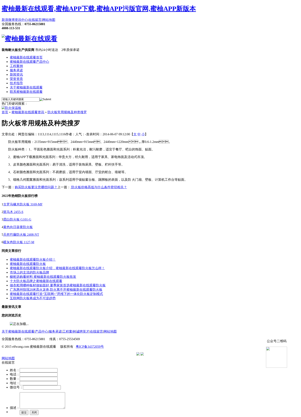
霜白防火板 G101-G (17, 219)
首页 (5, 112)
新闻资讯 (16, 74)
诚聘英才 (82, 331)
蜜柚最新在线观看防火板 (28, 264)
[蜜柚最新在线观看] (29, 38)
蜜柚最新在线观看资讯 (27, 112)
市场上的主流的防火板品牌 (29, 272)
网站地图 (48, 19)
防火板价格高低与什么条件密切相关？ (98, 187)
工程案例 (16, 66)
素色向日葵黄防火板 (18, 227)
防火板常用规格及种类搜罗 (67, 112)
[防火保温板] (11, 108)
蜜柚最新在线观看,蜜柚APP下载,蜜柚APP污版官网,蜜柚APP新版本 (99, 8)
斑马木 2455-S (13, 212)
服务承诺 (16, 70)
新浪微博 (8, 19)
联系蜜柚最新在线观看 (26, 91)
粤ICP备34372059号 (90, 346)
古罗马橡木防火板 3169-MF (23, 204)
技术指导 (16, 83)
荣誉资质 (16, 79)
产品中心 (41, 331)
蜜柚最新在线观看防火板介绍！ (33, 259)
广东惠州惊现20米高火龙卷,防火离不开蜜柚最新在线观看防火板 (56, 289)
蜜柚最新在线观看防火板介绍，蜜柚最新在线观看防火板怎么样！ (57, 268)
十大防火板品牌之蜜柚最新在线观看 (36, 281)
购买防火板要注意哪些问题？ (36, 187)
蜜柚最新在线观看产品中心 (29, 61)
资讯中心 (21, 19)
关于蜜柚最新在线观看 (26, 87)
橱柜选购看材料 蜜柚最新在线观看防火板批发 (43, 276)
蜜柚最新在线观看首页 (26, 57)
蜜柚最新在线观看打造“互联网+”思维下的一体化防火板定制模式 (56, 294)
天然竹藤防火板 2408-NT (21, 234)
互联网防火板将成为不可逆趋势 (33, 298)
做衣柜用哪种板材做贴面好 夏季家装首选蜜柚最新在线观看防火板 (58, 285)
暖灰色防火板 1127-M (18, 242)
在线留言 (35, 19)
